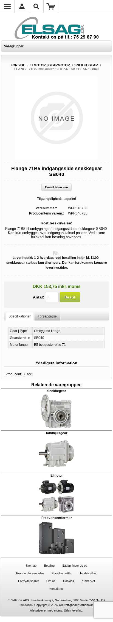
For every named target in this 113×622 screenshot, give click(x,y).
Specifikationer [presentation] (20, 316)
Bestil (69, 297)
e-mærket (88, 581)
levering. (77, 610)
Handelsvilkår (88, 573)
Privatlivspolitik (61, 573)
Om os (50, 581)
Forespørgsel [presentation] (48, 316)
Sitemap (31, 565)
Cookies (68, 581)
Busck (27, 374)
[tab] (19, 316)
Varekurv (51, 6)
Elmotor (56, 475)
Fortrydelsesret (28, 581)
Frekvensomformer (56, 518)
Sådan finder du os (74, 565)
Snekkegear (56, 391)
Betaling (49, 565)
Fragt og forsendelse (30, 573)
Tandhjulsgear (56, 433)
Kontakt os (56, 588)
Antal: (38, 297)
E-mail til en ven (56, 187)
